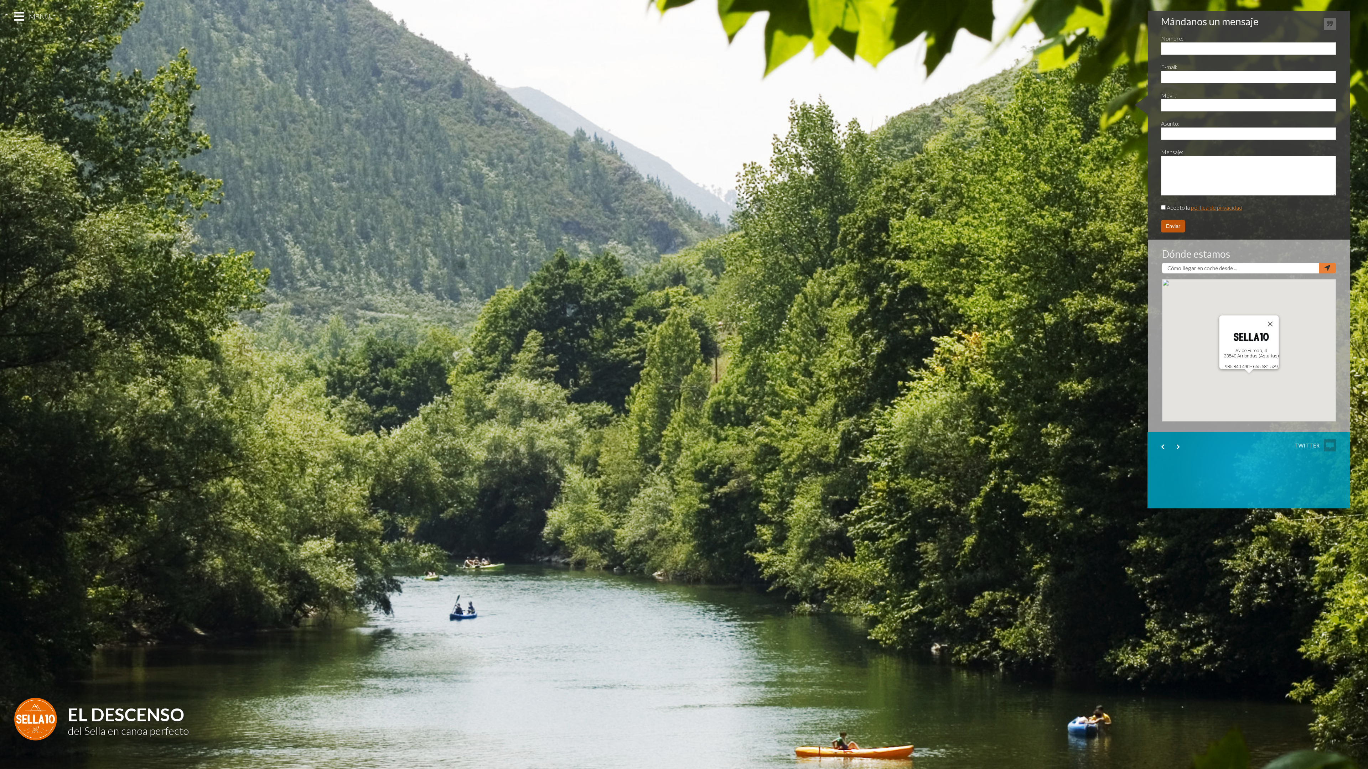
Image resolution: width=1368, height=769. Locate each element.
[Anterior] (1163, 446)
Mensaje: (1172, 151)
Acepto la (1204, 207)
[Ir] (1327, 268)
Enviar (1173, 226)
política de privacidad (1216, 207)
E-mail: (1169, 66)
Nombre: (1172, 38)
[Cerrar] (1270, 324)
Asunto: (1170, 123)
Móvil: (1168, 95)
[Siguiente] (1178, 446)
